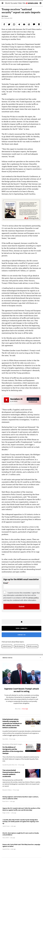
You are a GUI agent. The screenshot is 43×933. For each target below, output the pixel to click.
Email (5, 583)
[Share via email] (24, 24)
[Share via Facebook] (4, 24)
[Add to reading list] (38, 24)
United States (7, 646)
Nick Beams (5, 16)
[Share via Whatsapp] (14, 24)
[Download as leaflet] (29, 24)
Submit (21, 606)
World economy (32, 646)
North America (19, 646)
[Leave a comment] (33, 24)
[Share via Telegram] (19, 24)
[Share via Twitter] (9, 24)
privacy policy (33, 598)
